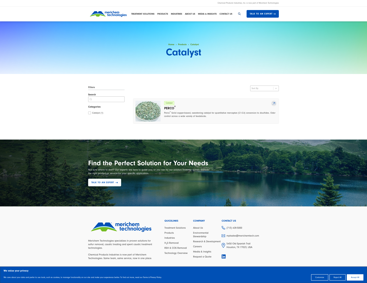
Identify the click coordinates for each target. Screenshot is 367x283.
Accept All (355, 277)
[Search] (239, 14)
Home (171, 44)
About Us (190, 14)
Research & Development (207, 241)
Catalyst (169, 103)
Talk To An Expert (261, 13)
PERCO (170, 108)
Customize (319, 277)
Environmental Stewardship (200, 234)
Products (162, 14)
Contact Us (225, 14)
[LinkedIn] (224, 256)
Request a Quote (202, 256)
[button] (106, 112)
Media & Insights (207, 14)
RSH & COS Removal (175, 247)
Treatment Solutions (142, 14)
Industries (176, 14)
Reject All (337, 277)
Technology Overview (176, 253)
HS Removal (171, 243)
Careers (197, 246)
